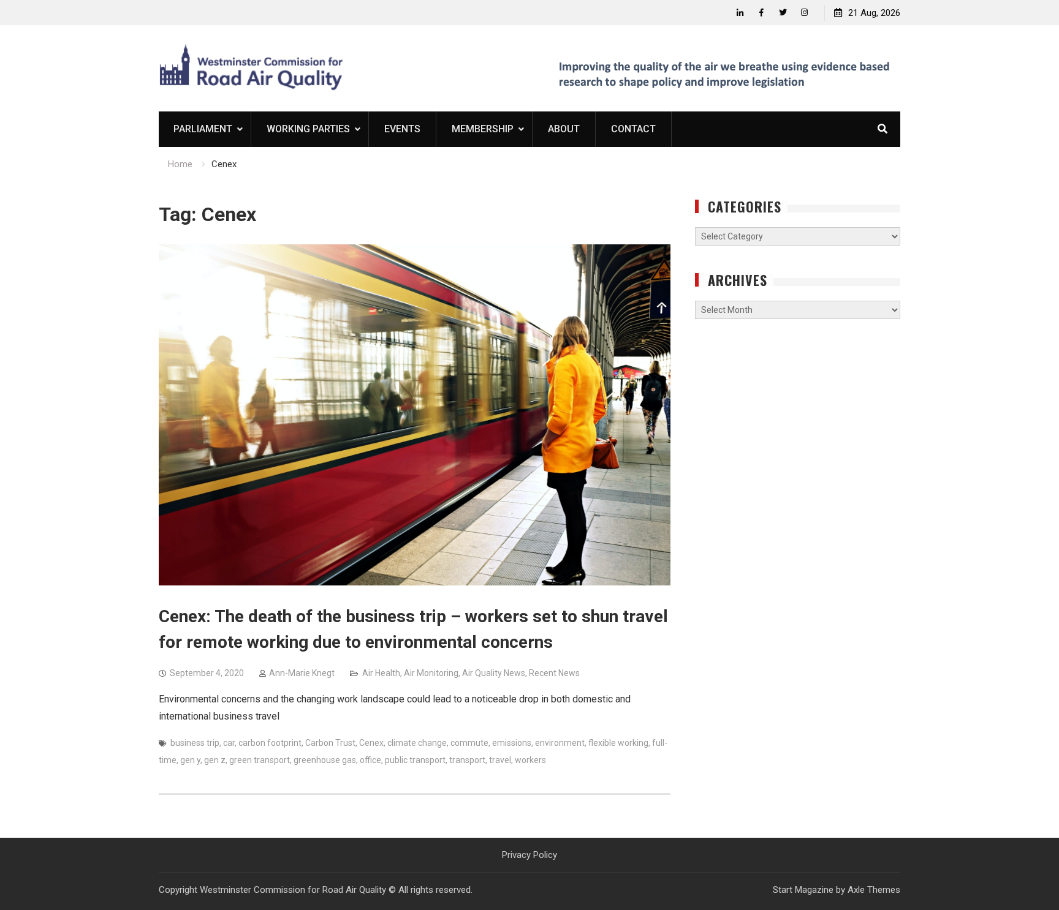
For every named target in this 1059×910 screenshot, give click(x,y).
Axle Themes (874, 889)
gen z (215, 760)
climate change (417, 743)
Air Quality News (493, 673)
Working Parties (308, 129)
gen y (190, 760)
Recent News (554, 673)
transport (467, 760)
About (564, 129)
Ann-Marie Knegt (302, 673)
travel (500, 760)
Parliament (202, 129)
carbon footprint (270, 743)
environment (560, 743)
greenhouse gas (325, 760)
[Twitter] (783, 12)
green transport (259, 760)
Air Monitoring (431, 673)
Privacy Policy (529, 855)
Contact (633, 129)
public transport (415, 760)
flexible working (618, 743)
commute (469, 743)
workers (530, 760)
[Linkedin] (740, 12)
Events (402, 129)
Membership (483, 129)
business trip (194, 743)
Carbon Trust (330, 743)
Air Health (381, 673)
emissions (511, 743)
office (370, 760)
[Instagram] (804, 12)
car (229, 743)
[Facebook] (761, 12)
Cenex (371, 743)
